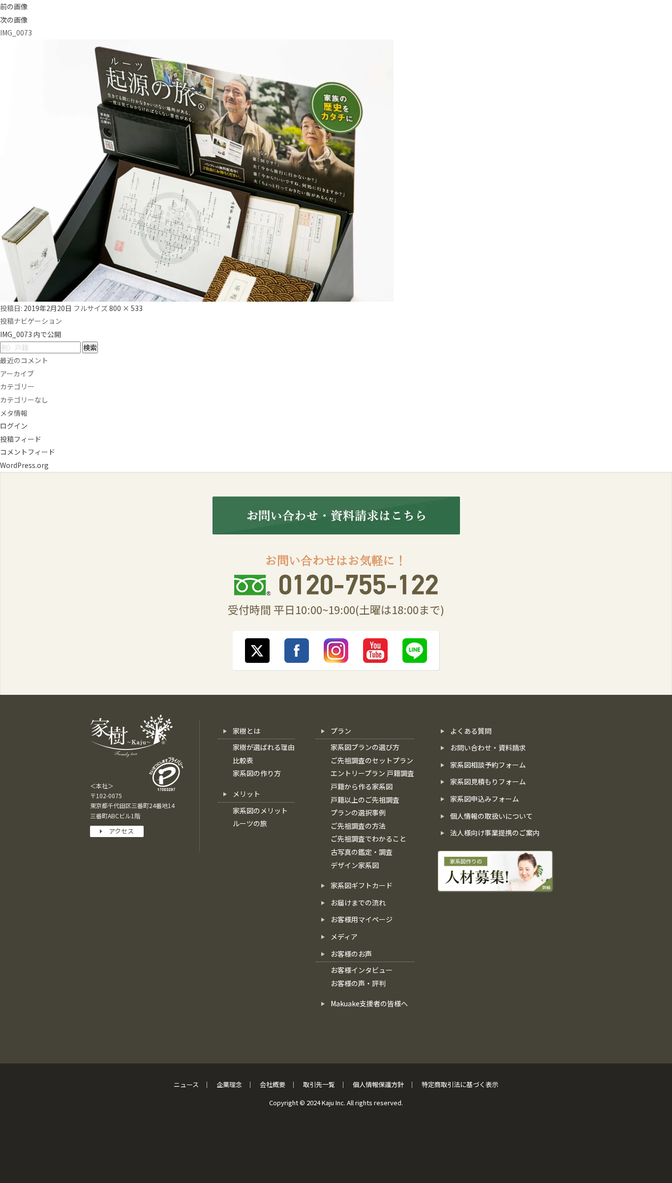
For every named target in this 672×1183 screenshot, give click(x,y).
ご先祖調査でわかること (368, 838)
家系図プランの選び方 (365, 747)
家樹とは (246, 731)
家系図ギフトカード (362, 885)
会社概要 (272, 1084)
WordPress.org (24, 465)
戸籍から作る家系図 (362, 786)
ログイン (14, 426)
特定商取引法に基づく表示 (460, 1084)
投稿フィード (20, 439)
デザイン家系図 (355, 865)
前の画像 (14, 6)
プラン (341, 731)
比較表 (243, 760)
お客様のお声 (351, 954)
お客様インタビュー (362, 970)
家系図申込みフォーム (484, 799)
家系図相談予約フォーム (488, 765)
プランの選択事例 (358, 812)
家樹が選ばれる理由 (264, 747)
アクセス (118, 831)
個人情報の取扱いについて (491, 816)
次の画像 (14, 20)
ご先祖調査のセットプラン (372, 760)
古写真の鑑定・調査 (362, 852)
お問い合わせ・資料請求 (488, 747)
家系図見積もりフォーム (488, 781)
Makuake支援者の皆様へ (369, 1003)
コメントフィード (27, 452)
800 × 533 (126, 308)
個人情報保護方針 (378, 1084)
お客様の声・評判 (358, 983)
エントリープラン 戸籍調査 (372, 773)
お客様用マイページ (362, 919)
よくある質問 (470, 731)
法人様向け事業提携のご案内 (495, 833)
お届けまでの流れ (358, 902)
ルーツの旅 (250, 823)
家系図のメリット (260, 810)
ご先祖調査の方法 (358, 826)
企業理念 (229, 1084)
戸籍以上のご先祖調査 (365, 800)
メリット (246, 794)
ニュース (186, 1084)
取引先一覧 (319, 1084)
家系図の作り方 (257, 773)
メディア (344, 936)
